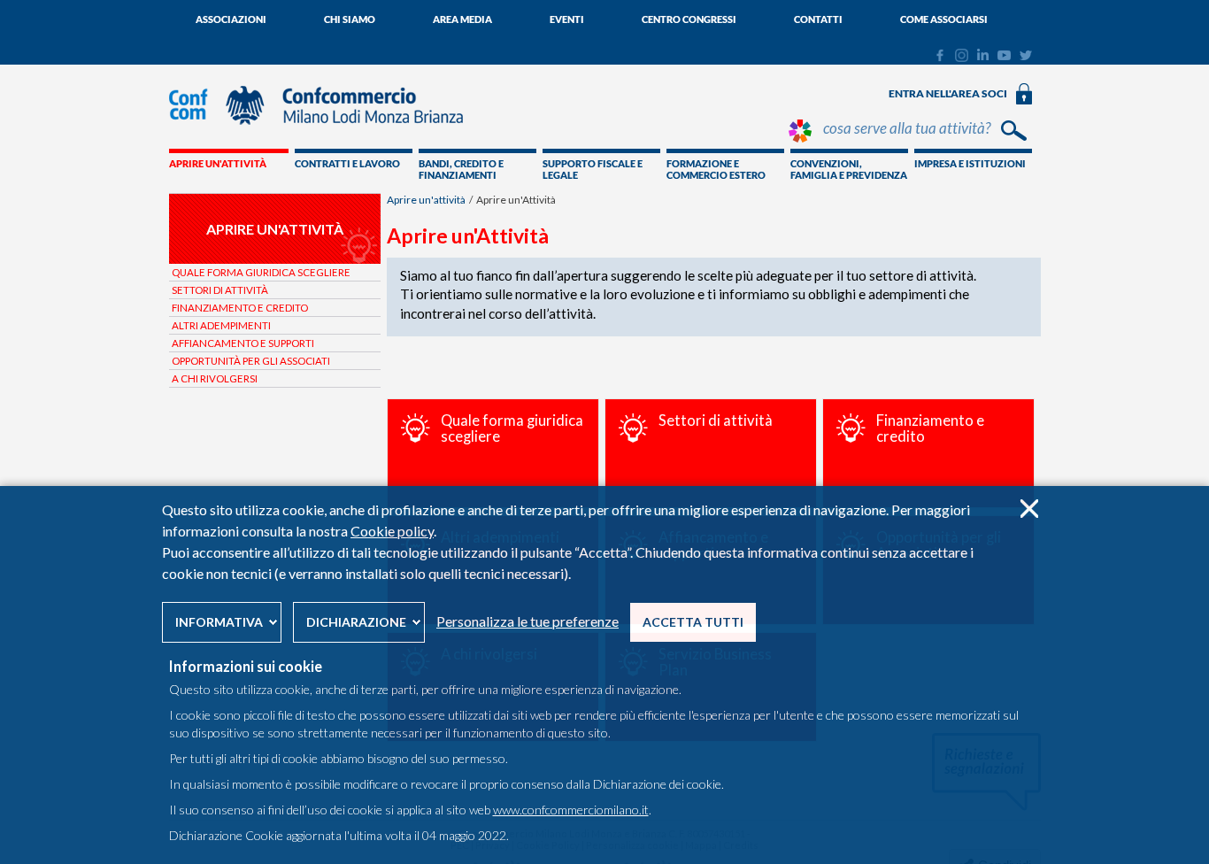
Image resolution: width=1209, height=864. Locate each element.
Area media (462, 19)
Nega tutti (1029, 508)
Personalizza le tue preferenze (527, 621)
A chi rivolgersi (215, 378)
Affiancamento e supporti (243, 343)
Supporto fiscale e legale (593, 169)
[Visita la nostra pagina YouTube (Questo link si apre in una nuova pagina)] (1004, 56)
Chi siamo (349, 19)
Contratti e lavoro (347, 163)
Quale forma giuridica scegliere (261, 272)
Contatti (818, 19)
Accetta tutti (693, 621)
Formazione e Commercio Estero (716, 169)
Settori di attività (220, 290)
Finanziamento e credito (240, 307)
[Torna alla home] (325, 133)
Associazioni (231, 19)
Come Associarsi (944, 19)
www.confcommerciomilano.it (571, 809)
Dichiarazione (356, 621)
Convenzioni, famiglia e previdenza (848, 169)
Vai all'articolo (493, 453)
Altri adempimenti (221, 325)
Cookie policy (392, 530)
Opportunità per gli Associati (251, 360)
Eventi (567, 19)
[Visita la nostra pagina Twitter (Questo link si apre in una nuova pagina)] (1026, 56)
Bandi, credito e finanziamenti (461, 169)
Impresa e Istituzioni (970, 163)
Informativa (219, 621)
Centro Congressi (689, 19)
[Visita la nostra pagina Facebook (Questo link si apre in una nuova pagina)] (939, 57)
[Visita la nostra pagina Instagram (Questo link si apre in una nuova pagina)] (961, 57)
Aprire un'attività (217, 163)
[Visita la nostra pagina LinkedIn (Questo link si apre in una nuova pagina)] (983, 56)
